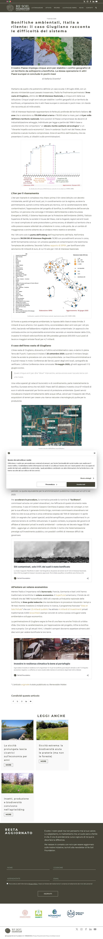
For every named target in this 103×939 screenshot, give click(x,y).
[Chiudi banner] (94, 453)
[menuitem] (37, 7)
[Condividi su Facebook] (13, 701)
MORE (8, 765)
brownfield (35, 613)
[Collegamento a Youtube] (96, 1)
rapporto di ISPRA (58, 245)
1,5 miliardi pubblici (39, 609)
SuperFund (61, 595)
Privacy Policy (33, 884)
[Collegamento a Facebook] (90, 1)
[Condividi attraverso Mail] (30, 701)
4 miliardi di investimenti (70, 609)
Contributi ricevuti (55, 936)
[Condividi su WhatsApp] (22, 701)
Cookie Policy (45, 936)
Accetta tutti (81, 484)
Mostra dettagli (85, 478)
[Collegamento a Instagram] (87, 1)
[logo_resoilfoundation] (18, 7)
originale (25, 685)
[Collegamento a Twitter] (84, 1)
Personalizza (50, 484)
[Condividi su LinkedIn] (26, 701)
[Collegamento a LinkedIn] (93, 1)
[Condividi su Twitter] (17, 701)
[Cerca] (96, 7)
